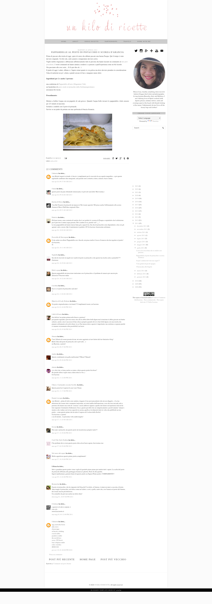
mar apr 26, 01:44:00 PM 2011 (62, 307)
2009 (137, 284)
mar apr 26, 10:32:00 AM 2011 (62, 278)
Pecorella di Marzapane (60, 237)
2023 (137, 186)
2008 (137, 287)
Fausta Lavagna (57, 398)
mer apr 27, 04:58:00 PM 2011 (62, 446)
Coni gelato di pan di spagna (145, 264)
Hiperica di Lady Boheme (61, 301)
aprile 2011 (141, 248)
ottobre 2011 (141, 232)
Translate (155, 121)
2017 (137, 205)
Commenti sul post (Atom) (62, 563)
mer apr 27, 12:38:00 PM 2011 (62, 433)
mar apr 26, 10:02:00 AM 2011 (62, 230)
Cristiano (55, 504)
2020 (137, 195)
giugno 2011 (141, 241)
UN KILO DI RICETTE (102, 585)
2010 (137, 281)
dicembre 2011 (142, 226)
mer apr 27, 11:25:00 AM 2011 (62, 419)
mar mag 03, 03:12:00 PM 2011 (62, 514)
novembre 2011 (142, 229)
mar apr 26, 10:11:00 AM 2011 (62, 247)
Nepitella (55, 255)
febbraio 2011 (142, 274)
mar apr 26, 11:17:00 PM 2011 (62, 391)
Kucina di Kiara (57, 202)
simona (54, 367)
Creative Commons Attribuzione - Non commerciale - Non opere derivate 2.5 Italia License (149, 299)
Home (63, 41)
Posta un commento (55, 554)
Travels (127, 41)
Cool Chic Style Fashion (60, 440)
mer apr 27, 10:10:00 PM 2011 (62, 459)
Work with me (144, 41)
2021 (137, 192)
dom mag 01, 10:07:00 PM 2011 (62, 497)
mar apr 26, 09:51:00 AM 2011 (62, 210)
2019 (137, 198)
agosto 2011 (141, 235)
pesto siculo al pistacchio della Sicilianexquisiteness (76, 87)
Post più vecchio (113, 559)
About (75, 41)
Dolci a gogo (56, 270)
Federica (55, 217)
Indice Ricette (92, 41)
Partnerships (111, 41)
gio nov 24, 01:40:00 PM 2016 (62, 550)
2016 (137, 208)
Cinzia (54, 188)
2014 (137, 214)
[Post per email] (65, 158)
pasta (52, 161)
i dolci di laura (57, 314)
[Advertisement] (149, 145)
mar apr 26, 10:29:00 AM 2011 (62, 263)
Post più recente (62, 559)
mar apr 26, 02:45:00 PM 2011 (62, 329)
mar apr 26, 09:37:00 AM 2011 (62, 181)
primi (55, 161)
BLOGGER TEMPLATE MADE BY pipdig (106, 590)
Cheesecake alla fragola (144, 267)
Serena (54, 427)
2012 (137, 220)
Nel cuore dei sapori (59, 453)
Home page (88, 559)
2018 (137, 201)
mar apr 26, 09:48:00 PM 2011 (62, 360)
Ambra (54, 354)
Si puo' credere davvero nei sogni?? (148, 260)
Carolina (55, 285)
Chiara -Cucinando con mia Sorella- (64, 385)
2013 (137, 217)
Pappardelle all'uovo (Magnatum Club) (72, 84)
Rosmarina (56, 484)
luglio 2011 (141, 238)
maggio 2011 (141, 245)
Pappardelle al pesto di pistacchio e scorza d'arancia (150, 256)
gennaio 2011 (141, 277)
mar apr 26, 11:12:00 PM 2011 (62, 378)
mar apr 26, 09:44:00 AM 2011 (62, 195)
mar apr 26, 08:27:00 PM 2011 (62, 347)
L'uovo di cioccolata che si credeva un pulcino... (149, 251)
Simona (54, 336)
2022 (137, 189)
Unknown (55, 173)
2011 (137, 223)
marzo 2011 (141, 271)
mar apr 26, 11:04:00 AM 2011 (62, 294)
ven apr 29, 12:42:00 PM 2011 (62, 477)
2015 (137, 211)
